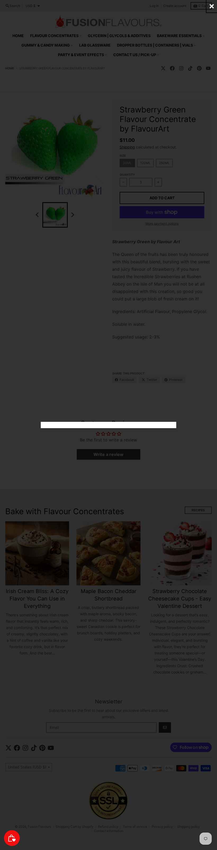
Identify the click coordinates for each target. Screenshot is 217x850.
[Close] (211, 6)
